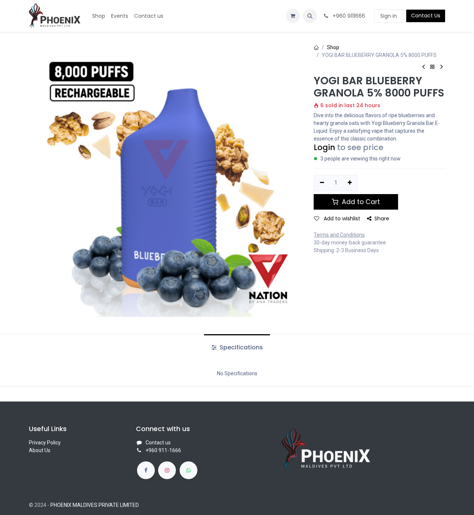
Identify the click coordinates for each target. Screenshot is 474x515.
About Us (39, 450)
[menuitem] (98, 16)
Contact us (158, 442)
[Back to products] (432, 67)
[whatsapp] (188, 470)
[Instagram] (167, 470)
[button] (310, 16)
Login (324, 147)
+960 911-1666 (163, 450)
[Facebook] (146, 470)
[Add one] (350, 183)
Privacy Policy (45, 442)
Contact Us (425, 15)
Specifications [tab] (240, 347)
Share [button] (381, 218)
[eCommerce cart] (293, 16)
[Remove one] (322, 183)
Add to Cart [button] (360, 201)
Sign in (388, 16)
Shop (333, 47)
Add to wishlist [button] (341, 218)
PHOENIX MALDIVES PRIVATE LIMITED (94, 505)
